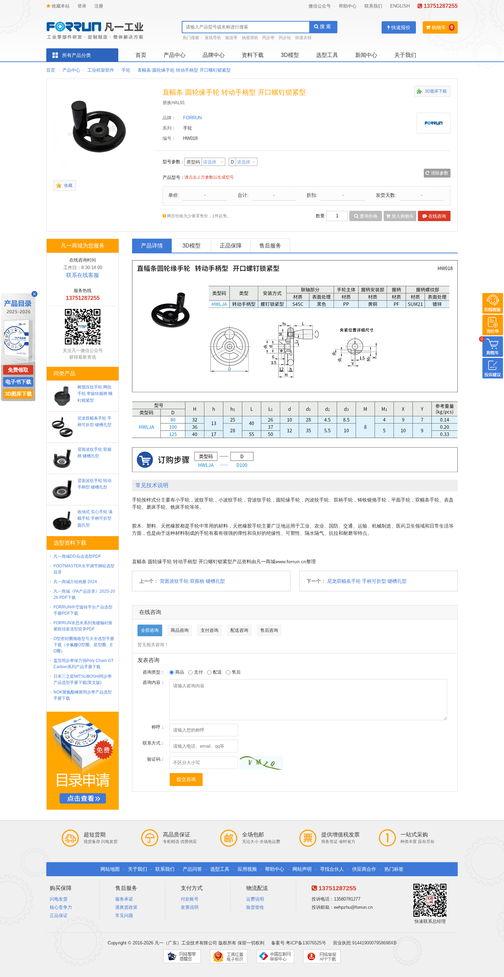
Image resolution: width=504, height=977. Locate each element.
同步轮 (285, 37)
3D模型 (290, 55)
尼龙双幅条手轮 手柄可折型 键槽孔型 (367, 581)
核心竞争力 (61, 907)
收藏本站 (60, 6)
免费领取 (18, 370)
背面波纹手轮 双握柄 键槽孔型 (192, 581)
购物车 (438, 27)
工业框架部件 (100, 70)
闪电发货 (59, 899)
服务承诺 (124, 899)
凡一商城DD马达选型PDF (77, 556)
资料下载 (253, 55)
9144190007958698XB (374, 942)
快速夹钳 (303, 37)
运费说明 (255, 899)
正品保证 (59, 915)
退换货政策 (126, 907)
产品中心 (174, 55)
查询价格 (367, 216)
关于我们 (405, 55)
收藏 (68, 185)
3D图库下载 (436, 91)
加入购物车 (402, 216)
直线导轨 (213, 37)
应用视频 (247, 869)
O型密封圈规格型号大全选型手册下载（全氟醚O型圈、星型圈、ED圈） (83, 644)
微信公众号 (320, 6)
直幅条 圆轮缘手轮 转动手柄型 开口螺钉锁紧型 (184, 70)
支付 (198, 672)
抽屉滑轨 (250, 37)
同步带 (268, 37)
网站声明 (302, 869)
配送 (217, 672)
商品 (179, 672)
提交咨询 (186, 779)
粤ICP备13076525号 (306, 942)
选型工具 (327, 55)
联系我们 (373, 6)
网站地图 (110, 869)
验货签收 (255, 907)
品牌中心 (214, 55)
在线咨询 (436, 216)
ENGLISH (400, 6)
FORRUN (192, 117)
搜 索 (325, 26)
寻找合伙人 (332, 869)
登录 (81, 6)
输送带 (231, 37)
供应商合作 (364, 869)
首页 (140, 55)
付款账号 (190, 899)
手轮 (125, 70)
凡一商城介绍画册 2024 (75, 581)
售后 (235, 672)
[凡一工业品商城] (97, 28)
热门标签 (394, 869)
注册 (98, 6)
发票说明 (190, 907)
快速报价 (400, 27)
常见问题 (124, 915)
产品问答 (192, 869)
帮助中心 (348, 6)
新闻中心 (366, 55)
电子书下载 (18, 382)
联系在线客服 (82, 275)
